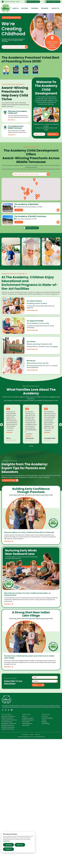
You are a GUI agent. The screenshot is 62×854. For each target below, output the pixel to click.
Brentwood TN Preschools (8, 716)
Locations (24, 8)
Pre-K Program (26, 722)
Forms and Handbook (47, 718)
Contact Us (55, 8)
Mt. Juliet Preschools (7, 722)
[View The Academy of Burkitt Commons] (58, 222)
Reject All (20, 845)
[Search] (26, 47)
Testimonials (25, 725)
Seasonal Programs (27, 723)
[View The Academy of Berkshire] (58, 210)
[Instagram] (5, 710)
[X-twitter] (8, 710)
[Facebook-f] (3, 710)
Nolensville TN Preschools (8, 727)
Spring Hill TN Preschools (8, 729)
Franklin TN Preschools (7, 718)
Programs (34, 8)
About (31, 734)
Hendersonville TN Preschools (9, 720)
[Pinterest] (11, 710)
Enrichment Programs (28, 720)
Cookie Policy (6, 841)
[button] (11, 1)
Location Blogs (45, 723)
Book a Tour (19, 210)
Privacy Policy (25, 734)
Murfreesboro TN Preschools (9, 723)
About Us (16, 8)
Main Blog (44, 722)
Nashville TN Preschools (8, 725)
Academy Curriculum (27, 718)
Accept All (8, 849)
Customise (8, 845)
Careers (44, 720)
